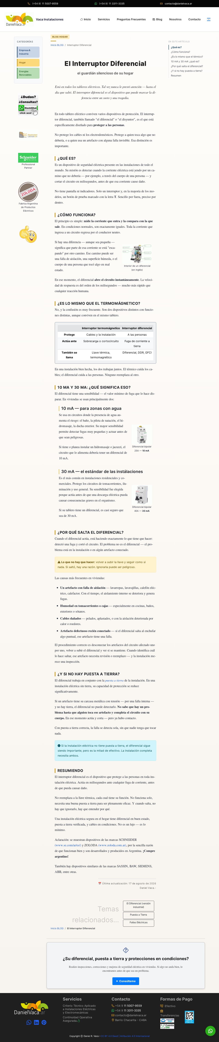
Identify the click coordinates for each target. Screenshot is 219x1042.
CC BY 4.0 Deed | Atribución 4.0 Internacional (125, 1036)
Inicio (87, 19)
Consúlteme (127, 981)
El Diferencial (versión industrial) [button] (139, 905)
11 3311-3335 (116, 3)
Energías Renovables (25, 73)
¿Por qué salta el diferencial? (187, 66)
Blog (159, 19)
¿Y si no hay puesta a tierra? (186, 70)
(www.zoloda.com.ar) (112, 845)
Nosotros (175, 19)
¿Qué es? (176, 47)
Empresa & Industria (24, 52)
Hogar (22, 62)
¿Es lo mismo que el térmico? (187, 56)
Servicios (104, 19)
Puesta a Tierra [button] (138, 914)
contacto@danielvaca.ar (178, 3)
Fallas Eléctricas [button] (138, 922)
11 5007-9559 (49, 3)
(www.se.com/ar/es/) (68, 845)
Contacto (194, 19)
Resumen (176, 75)
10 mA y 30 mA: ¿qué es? (185, 61)
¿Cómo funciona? (180, 51)
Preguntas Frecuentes (131, 19)
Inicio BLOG (57, 45)
